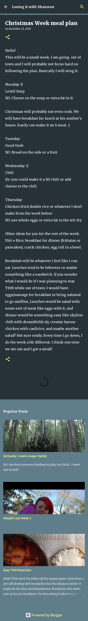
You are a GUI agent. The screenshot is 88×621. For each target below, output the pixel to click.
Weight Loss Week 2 (17, 518)
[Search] (82, 7)
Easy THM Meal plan (17, 570)
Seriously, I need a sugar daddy (25, 456)
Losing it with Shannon (33, 7)
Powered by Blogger (46, 615)
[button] (7, 37)
